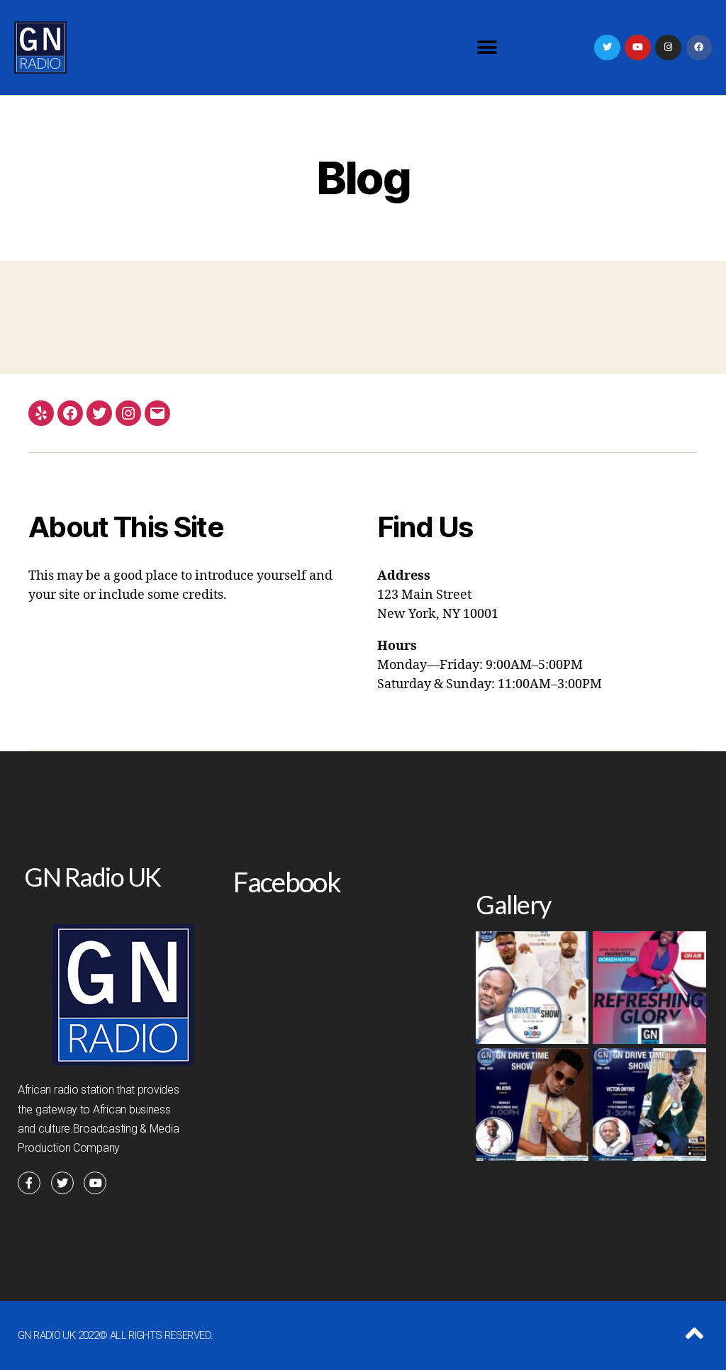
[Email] (157, 413)
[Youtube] (637, 47)
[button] (487, 48)
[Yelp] (41, 413)
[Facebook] (699, 47)
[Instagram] (128, 413)
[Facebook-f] (29, 1183)
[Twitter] (607, 47)
